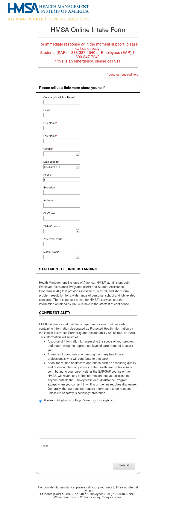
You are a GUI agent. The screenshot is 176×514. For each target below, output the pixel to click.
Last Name (50, 136)
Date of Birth (51, 161)
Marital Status (51, 252)
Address (48, 200)
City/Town (49, 213)
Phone (47, 174)
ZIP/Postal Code (52, 239)
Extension (49, 187)
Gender (48, 148)
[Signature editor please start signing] (88, 422)
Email (46, 110)
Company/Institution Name (59, 97)
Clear (44, 446)
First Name (50, 123)
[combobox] (59, 153)
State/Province (51, 226)
